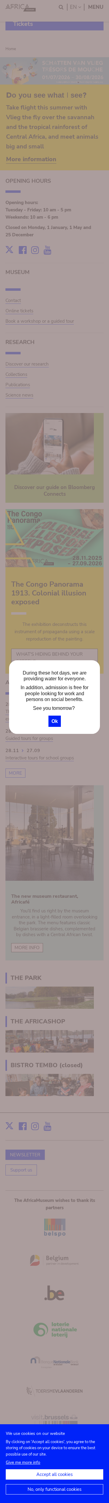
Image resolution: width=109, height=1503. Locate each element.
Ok (54, 721)
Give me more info (23, 1462)
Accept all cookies (54, 1474)
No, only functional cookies (54, 1489)
